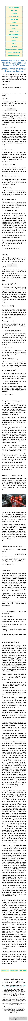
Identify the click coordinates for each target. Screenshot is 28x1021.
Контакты (14, 46)
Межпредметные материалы (14, 49)
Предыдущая (5, 970)
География (14, 13)
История (14, 22)
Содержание (14, 970)
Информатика (14, 19)
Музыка (14, 28)
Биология (14, 10)
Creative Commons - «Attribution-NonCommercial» (15, 986)
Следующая (23, 970)
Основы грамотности (14, 52)
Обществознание (14, 31)
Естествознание (14, 16)
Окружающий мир (14, 34)
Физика (14, 40)
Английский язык (14, 7)
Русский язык (14, 37)
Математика (14, 25)
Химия (14, 43)
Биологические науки (14, 55)
